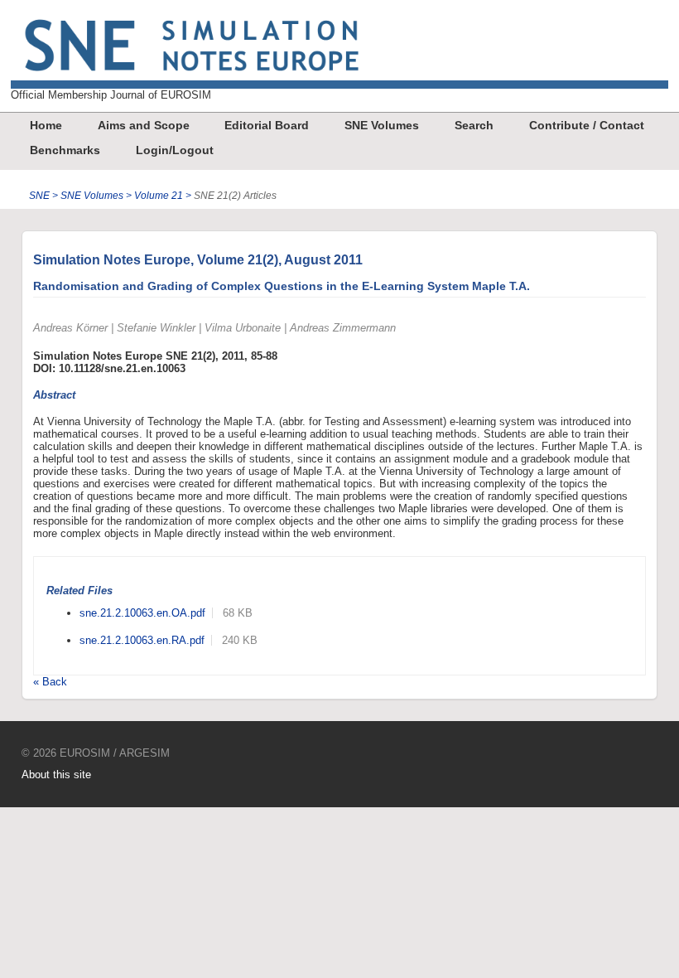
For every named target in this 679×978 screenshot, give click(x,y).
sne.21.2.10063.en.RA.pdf (142, 640)
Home (46, 125)
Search (474, 125)
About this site (56, 774)
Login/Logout (175, 150)
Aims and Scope (144, 125)
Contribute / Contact (586, 125)
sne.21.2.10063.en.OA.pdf (142, 613)
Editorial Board (266, 125)
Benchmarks (65, 150)
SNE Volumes (381, 125)
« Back (50, 681)
